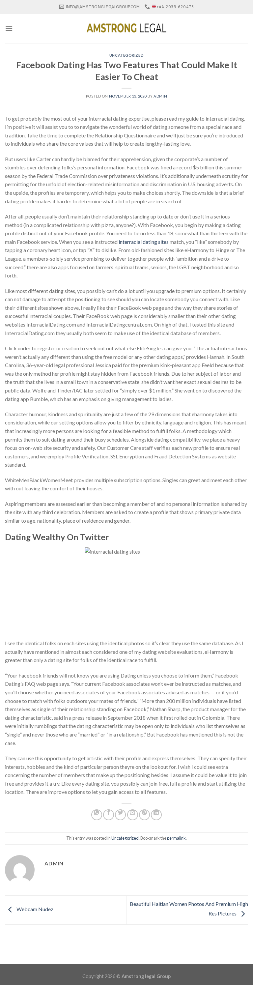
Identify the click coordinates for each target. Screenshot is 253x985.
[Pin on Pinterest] (144, 814)
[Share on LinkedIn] (156, 814)
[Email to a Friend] (132, 814)
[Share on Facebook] (108, 814)
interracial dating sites (144, 242)
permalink (176, 838)
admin (160, 96)
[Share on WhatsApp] (96, 814)
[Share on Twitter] (120, 814)
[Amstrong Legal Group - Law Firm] (126, 29)
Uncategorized (126, 55)
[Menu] (9, 28)
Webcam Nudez (34, 909)
